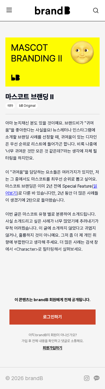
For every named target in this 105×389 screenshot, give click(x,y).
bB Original (27, 106)
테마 (10, 106)
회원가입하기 (52, 348)
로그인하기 (52, 316)
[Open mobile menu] (9, 10)
